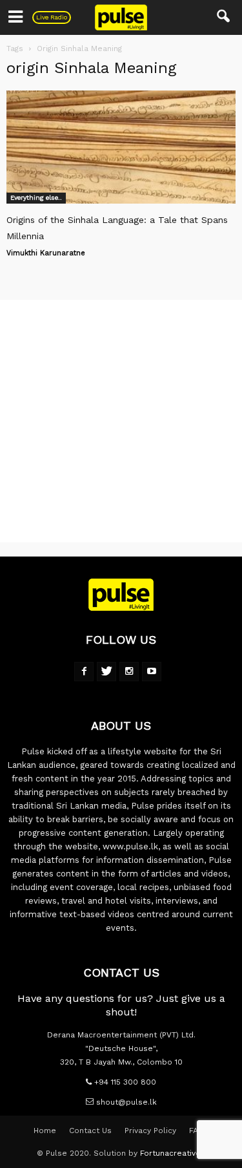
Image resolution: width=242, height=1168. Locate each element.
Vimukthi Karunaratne (45, 253)
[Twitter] (106, 671)
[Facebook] (84, 671)
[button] (224, 17)
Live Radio (51, 17)
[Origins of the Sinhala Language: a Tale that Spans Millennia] (121, 147)
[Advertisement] (121, 421)
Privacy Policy (150, 1130)
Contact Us (90, 1130)
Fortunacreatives (172, 1153)
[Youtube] (151, 671)
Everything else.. (36, 197)
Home (45, 1130)
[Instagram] (129, 671)
